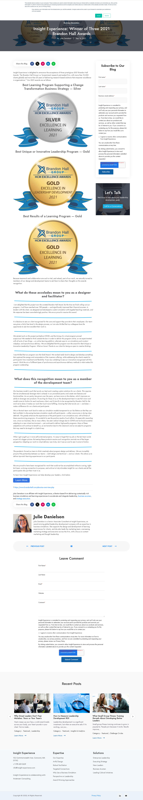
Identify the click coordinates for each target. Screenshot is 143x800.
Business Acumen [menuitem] (99, 769)
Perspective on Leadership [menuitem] (63, 776)
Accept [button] (98, 15)
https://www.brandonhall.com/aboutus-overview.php (34, 487)
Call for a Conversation (113, 206)
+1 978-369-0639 (19, 764)
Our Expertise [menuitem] (58, 758)
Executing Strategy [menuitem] (100, 761)
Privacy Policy (96, 795)
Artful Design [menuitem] (58, 761)
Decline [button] (107, 15)
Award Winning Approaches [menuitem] (63, 780)
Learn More (20, 735)
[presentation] (10, 716)
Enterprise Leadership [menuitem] (101, 758)
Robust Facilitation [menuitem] (60, 765)
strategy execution (23, 498)
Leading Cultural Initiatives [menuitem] (103, 772)
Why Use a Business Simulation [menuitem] (64, 772)
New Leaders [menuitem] (98, 765)
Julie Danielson (66, 38)
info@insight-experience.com (24, 768)
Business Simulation (71, 23)
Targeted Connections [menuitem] (61, 769)
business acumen (84, 496)
